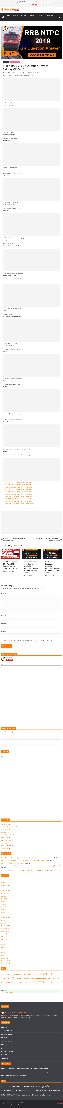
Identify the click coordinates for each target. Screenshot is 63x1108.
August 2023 (4, 920)
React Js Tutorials (52, 978)
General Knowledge (14, 62)
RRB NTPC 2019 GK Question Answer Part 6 (18, 494)
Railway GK (27, 72)
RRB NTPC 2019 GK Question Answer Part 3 (18, 487)
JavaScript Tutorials (6, 840)
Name (3, 616)
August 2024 (4, 893)
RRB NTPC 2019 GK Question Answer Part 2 (18, 485)
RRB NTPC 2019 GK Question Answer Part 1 (18, 482)
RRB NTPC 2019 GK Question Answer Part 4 (18, 489)
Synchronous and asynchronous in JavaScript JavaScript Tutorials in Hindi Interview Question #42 (31, 567)
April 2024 (4, 904)
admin (5, 72)
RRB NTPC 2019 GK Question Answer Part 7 (18, 496)
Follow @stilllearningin (8, 992)
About (8, 15)
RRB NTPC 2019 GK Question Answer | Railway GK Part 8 (48, 539)
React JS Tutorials (6, 845)
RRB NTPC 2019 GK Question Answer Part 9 (18, 501)
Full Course (49, 15)
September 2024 (5, 890)
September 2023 (5, 917)
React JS (32, 15)
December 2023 (5, 915)
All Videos (6, 62)
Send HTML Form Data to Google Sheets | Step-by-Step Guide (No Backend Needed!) (24, 858)
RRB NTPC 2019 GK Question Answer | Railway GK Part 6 (15, 539)
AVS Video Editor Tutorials (8, 827)
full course (39, 974)
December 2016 (5, 961)
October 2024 (5, 888)
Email (3, 624)
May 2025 (4, 882)
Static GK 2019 (48, 982)
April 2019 (4, 942)
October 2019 (5, 928)
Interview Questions (19, 15)
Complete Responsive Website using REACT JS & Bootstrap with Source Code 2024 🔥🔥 (25, 870)
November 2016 (5, 963)
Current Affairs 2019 (28, 974)
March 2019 (4, 944)
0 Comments (20, 72)
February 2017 (5, 955)
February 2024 (5, 909)
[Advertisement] (31, 89)
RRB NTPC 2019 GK (35, 72)
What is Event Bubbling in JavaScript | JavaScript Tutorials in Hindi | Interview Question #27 (52, 567)
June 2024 (4, 899)
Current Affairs (15, 974)
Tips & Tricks (10, 19)
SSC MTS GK (38, 982)
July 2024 (3, 896)
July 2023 (3, 923)
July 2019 (3, 936)
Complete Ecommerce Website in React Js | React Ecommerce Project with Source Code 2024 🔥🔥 (28, 866)
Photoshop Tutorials (6, 843)
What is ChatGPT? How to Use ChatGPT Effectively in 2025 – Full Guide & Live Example (24, 860)
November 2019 (5, 926)
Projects (40, 15)
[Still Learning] (3, 17)
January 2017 (4, 958)
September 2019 (5, 931)
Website (3, 632)
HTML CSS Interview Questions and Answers (13, 863)
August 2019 (4, 934)
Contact (35, 19)
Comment (5, 593)
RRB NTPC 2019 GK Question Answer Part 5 (18, 492)
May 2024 (4, 901)
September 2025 (5, 880)
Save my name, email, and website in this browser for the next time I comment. (28, 640)
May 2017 (4, 947)
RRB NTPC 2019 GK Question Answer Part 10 (19, 503)
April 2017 (4, 950)
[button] (27, 15)
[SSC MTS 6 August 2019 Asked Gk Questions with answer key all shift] (10, 550)
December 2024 (5, 885)
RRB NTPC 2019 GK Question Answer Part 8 (18, 499)
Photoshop (20, 19)
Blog (28, 19)
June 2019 (4, 939)
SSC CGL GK (22, 982)
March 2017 (4, 952)
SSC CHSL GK (29, 982)
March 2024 (4, 907)
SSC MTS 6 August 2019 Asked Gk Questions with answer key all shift (10, 565)
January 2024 (4, 912)
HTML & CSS (4, 837)
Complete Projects (6, 829)
